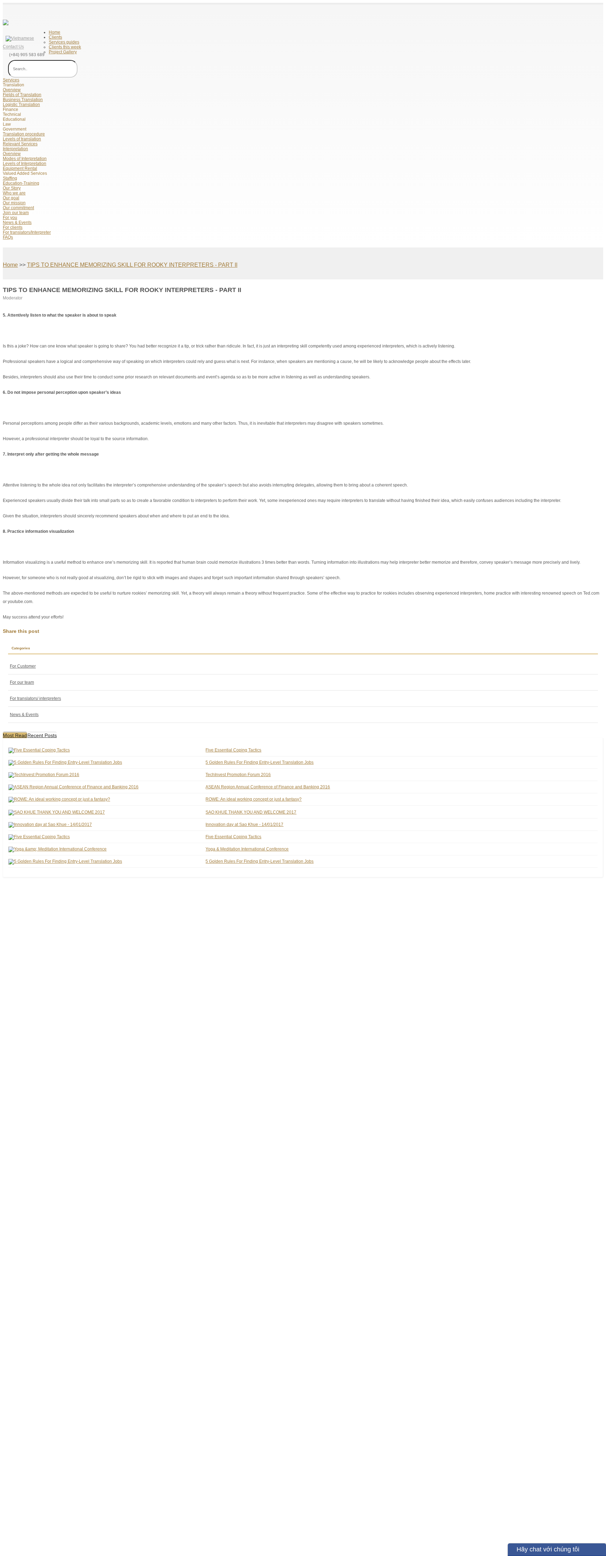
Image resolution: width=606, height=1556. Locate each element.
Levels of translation (22, 139)
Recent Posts (42, 735)
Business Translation (23, 99)
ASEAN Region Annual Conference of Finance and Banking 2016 (268, 786)
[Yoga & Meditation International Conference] (57, 849)
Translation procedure (24, 134)
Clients (55, 37)
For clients (12, 227)
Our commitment (18, 207)
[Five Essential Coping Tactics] (39, 750)
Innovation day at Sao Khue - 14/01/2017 (244, 824)
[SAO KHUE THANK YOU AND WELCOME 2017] (56, 812)
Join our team (16, 212)
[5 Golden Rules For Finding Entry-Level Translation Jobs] (65, 762)
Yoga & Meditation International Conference (247, 849)
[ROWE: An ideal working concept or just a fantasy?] (59, 799)
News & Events (17, 222)
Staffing (10, 178)
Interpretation (15, 148)
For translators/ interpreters (35, 698)
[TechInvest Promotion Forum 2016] (43, 774)
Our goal (11, 198)
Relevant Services (20, 143)
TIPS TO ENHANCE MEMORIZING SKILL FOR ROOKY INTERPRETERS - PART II (132, 265)
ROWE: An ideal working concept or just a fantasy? (254, 799)
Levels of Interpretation (24, 163)
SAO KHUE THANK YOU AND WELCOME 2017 (251, 812)
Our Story (12, 188)
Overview (12, 89)
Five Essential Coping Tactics (233, 750)
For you (10, 217)
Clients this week (65, 47)
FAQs (8, 237)
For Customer (23, 666)
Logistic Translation (21, 104)
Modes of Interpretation (25, 158)
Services (11, 80)
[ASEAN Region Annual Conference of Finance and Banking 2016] (73, 786)
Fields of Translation (22, 94)
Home (54, 32)
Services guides (64, 42)
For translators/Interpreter (27, 232)
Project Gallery (63, 51)
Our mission (14, 202)
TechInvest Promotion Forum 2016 (238, 774)
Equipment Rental (20, 168)
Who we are (14, 193)
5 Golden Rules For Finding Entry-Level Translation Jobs (260, 762)
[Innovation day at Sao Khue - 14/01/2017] (50, 824)
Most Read (15, 735)
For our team (22, 682)
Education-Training (21, 183)
